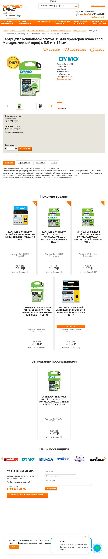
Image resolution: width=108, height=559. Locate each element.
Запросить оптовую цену (14, 132)
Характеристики (24, 163)
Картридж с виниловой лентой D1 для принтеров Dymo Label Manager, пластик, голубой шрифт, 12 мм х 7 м (54, 237)
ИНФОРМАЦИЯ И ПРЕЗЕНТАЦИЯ (80, 22)
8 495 (16, 488)
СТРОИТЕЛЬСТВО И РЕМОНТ (62, 22)
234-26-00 (92, 14)
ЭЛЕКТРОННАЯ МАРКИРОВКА (7, 22)
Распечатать (99, 50)
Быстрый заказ (12, 18)
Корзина (9, 13)
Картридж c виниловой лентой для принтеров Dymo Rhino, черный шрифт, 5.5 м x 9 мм (20, 236)
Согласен (14, 547)
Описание (9, 163)
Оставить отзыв (54, 50)
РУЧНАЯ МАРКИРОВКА (25, 22)
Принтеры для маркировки (61, 31)
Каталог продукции (17, 31)
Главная (5, 31)
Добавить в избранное (78, 50)
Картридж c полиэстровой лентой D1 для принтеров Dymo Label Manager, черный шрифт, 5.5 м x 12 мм (37, 311)
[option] (30, 78)
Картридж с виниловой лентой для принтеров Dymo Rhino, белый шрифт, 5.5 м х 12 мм (70, 311)
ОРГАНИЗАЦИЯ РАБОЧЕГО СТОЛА (99, 22)
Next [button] (52, 106)
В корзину (25, 149)
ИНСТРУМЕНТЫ (43, 22)
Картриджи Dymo (79, 31)
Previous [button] (8, 106)
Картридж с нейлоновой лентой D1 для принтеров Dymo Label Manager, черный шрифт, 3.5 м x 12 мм (54, 401)
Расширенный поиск (98, 6)
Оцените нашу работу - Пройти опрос (27, 495)
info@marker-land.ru (98, 17)
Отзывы (54, 163)
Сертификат (40, 163)
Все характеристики (64, 79)
